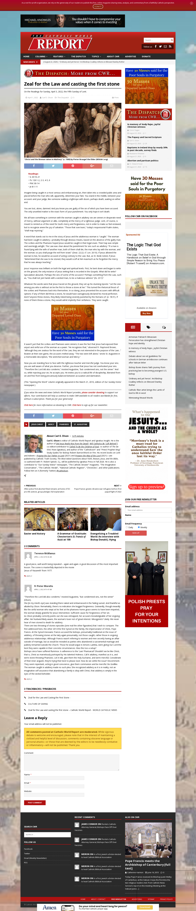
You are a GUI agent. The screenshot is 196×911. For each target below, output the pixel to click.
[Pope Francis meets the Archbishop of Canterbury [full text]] (148, 840)
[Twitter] (160, 46)
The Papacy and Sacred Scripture (144, 137)
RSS (26, 862)
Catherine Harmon (135, 872)
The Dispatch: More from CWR (148, 114)
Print (117, 97)
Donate (146, 56)
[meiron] (77, 855)
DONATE (98, 6)
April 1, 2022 (33, 97)
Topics (95, 56)
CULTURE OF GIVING (38, 704)
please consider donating (93, 392)
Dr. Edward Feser (136, 164)
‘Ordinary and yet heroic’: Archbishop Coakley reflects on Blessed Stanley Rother (145, 381)
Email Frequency (133, 523)
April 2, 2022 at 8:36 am (43, 557)
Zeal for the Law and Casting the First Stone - (49, 697)
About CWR (113, 56)
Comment (28, 753)
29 (146, 143)
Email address (132, 506)
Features (58, 56)
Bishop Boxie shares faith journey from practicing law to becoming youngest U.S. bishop (148, 370)
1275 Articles (78, 436)
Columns (40, 56)
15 (146, 167)
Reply (29, 576)
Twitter (27, 853)
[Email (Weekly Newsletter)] (165, 46)
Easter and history (34, 533)
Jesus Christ (37, 424)
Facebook (28, 849)
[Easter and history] (39, 519)
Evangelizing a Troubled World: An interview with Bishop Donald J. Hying (105, 536)
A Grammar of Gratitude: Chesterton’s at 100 (72, 536)
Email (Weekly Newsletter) (35, 858)
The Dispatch (78, 56)
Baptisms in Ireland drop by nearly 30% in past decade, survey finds (147, 148)
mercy (51, 424)
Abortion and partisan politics (142, 160)
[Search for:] (157, 40)
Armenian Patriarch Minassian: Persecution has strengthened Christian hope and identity (147, 340)
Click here (28, 405)
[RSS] (170, 46)
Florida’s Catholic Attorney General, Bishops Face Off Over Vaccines (96, 827)
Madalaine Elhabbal (136, 153)
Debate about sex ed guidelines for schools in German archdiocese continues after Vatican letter (148, 359)
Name (27, 774)
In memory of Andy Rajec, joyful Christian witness (143, 125)
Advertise (130, 56)
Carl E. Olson (47, 97)
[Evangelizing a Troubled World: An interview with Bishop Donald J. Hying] (106, 519)
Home (26, 56)
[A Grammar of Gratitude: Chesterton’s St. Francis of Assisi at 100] (72, 519)
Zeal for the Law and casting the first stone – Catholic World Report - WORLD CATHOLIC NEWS (72, 710)
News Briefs (29, 62)
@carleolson (62, 470)
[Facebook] (155, 46)
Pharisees (64, 424)
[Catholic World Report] (98, 51)
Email (27, 783)
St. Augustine (80, 424)
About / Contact (98, 899)
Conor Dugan (134, 130)
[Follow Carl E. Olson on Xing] (25, 475)
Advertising (137, 899)
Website (28, 791)
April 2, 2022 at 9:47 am (43, 590)
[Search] (172, 40)
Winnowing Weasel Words (141, 397)
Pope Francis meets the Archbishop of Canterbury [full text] (147, 864)
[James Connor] (77, 825)
